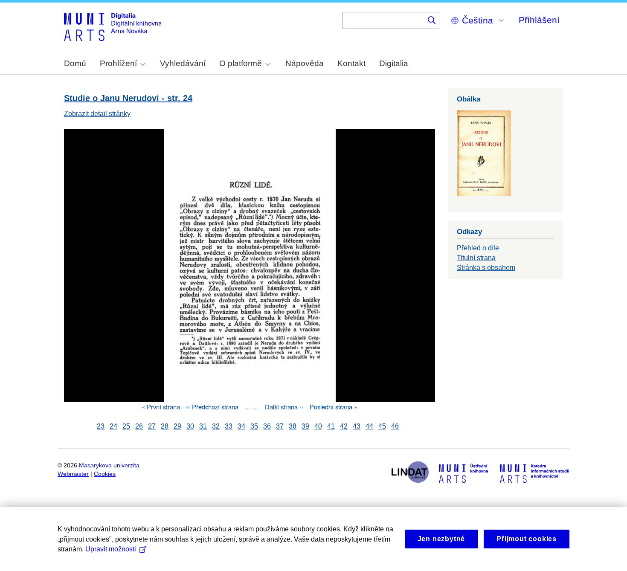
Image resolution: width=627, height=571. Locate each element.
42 (344, 426)
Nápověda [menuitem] (304, 63)
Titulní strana (476, 257)
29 (177, 426)
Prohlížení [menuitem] (118, 63)
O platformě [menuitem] (240, 63)
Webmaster (73, 474)
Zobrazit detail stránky (97, 113)
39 (305, 426)
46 (395, 426)
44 (369, 426)
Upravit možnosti (110, 549)
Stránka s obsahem (486, 267)
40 (318, 426)
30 (190, 426)
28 (164, 426)
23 (100, 426)
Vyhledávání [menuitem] (183, 63)
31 (203, 426)
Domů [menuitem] (75, 63)
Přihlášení (539, 20)
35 (254, 426)
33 (228, 426)
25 (126, 426)
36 (267, 426)
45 (382, 426)
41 (331, 426)
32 (216, 426)
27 (152, 426)
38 (292, 426)
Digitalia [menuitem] (393, 63)
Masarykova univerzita (109, 465)
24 (113, 426)
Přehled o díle (478, 248)
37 (280, 426)
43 (356, 426)
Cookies (105, 474)
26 (139, 426)
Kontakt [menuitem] (351, 63)
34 (241, 426)
